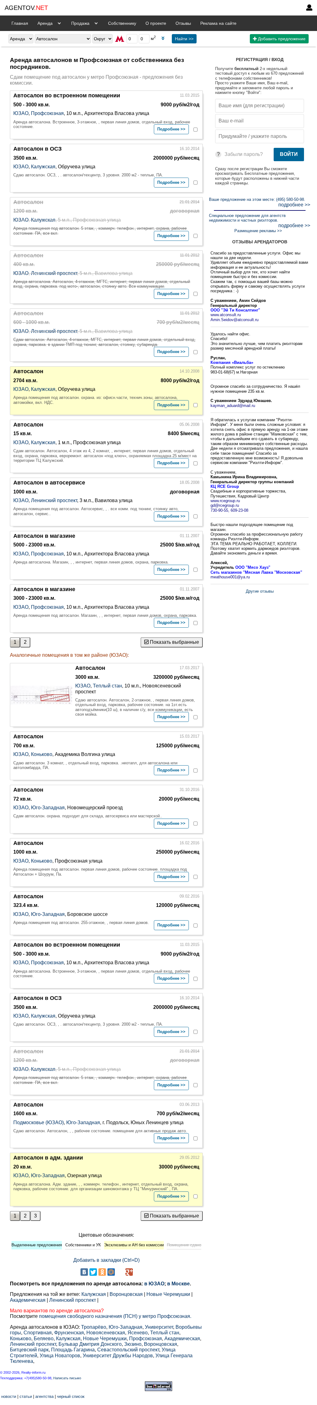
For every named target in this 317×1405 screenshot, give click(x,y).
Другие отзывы (260, 591)
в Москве (178, 1283)
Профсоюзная (47, 113)
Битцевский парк (29, 1349)
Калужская (43, 166)
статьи (26, 1396)
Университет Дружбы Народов (118, 1355)
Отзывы (183, 23)
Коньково (41, 754)
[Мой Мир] (111, 1272)
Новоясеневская (105, 1332)
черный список (71, 1396)
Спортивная (38, 1332)
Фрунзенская (69, 1332)
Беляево (44, 1338)
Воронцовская (126, 1294)
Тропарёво (93, 1327)
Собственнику (122, 23)
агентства (44, 1396)
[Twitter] (93, 1272)
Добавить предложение (281, 38)
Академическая (28, 1300)
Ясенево (138, 1332)
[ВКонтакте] (84, 1272)
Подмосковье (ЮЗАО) (38, 1122)
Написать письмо (67, 1378)
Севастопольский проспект (128, 1349)
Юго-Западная (48, 807)
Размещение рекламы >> (258, 230)
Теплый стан (107, 685)
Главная (19, 23)
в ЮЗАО (154, 1283)
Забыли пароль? (243, 154)
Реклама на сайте (218, 23)
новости (8, 1396)
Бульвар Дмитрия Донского (90, 1344)
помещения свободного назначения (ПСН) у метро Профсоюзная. (115, 1316)
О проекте (155, 23)
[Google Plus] (129, 1272)
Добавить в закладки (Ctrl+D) (106, 1260)
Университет (159, 1327)
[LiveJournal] (120, 1272)
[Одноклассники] (102, 1272)
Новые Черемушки (168, 1294)
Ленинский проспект (54, 273)
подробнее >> (294, 204)
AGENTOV (26, 7)
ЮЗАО (20, 113)
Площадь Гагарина (73, 1349)
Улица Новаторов (60, 1355)
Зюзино (132, 1344)
